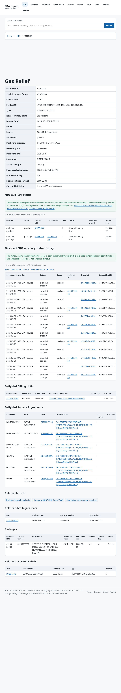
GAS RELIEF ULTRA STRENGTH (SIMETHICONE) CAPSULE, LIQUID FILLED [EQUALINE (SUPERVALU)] (74, 425)
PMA (89, 4)
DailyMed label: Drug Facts (18, 500)
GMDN (80, 4)
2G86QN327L (47, 456)
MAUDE (105, 4)
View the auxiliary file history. (42, 208)
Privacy (89, 592)
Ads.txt (113, 592)
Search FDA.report (14, 21)
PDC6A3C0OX (47, 467)
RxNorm (34, 4)
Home (9, 36)
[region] (60, 230)
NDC (25, 4)
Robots (105, 592)
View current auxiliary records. (17, 269)
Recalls (26, 10)
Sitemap (97, 592)
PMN (97, 4)
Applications (58, 4)
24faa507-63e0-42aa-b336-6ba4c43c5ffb (67, 398)
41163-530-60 (12, 398)
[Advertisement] (60, 59)
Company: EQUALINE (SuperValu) (48, 500)
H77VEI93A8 (46, 444)
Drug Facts (11, 574)
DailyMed (46, 4)
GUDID (71, 4)
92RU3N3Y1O (47, 422)
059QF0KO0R (47, 478)
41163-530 (39, 228)
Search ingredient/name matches (81, 500)
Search (109, 25)
